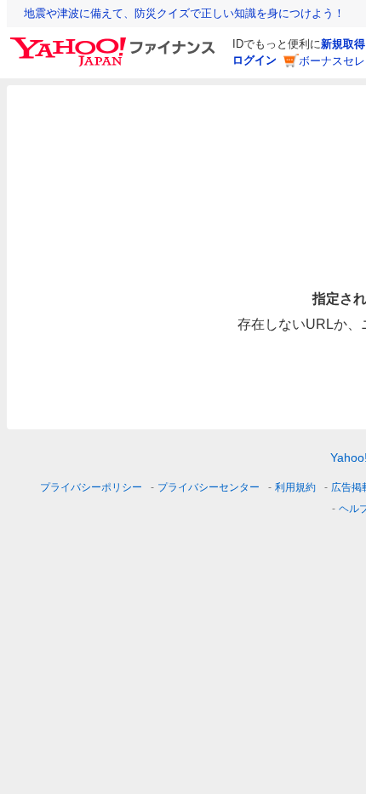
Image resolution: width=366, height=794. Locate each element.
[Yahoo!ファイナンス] (115, 41)
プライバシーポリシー (91, 487)
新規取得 (343, 43)
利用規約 (295, 487)
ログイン (254, 60)
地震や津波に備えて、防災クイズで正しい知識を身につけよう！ (184, 13)
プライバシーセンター (208, 487)
